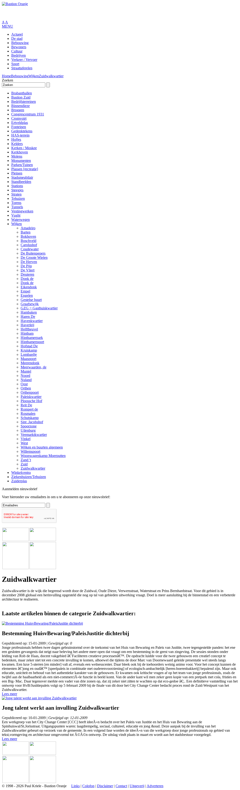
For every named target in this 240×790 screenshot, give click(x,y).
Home (6, 76)
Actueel (17, 34)
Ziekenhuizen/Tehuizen (28, 477)
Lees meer (9, 694)
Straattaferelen (21, 68)
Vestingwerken (22, 211)
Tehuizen (18, 198)
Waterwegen (20, 220)
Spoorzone (29, 426)
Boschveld (28, 241)
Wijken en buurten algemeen (42, 447)
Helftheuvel (29, 329)
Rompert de (29, 409)
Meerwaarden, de (33, 367)
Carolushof (29, 245)
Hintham (27, 333)
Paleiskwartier (31, 397)
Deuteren (27, 274)
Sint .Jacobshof (32, 422)
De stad (16, 39)
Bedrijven (18, 55)
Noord (25, 376)
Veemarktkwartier (34, 435)
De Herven (29, 262)
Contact (121, 786)
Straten (16, 194)
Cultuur (16, 51)
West (24, 443)
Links (75, 786)
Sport (15, 64)
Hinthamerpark (32, 338)
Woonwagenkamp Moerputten (43, 456)
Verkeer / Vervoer (24, 60)
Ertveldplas (19, 123)
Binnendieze (20, 106)
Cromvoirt (18, 118)
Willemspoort (30, 451)
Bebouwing (20, 43)
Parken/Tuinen (22, 165)
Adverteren (155, 786)
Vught (15, 215)
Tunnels (17, 207)
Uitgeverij (137, 786)
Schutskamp (30, 418)
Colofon (88, 786)
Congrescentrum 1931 (27, 114)
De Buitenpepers (33, 253)
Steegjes (17, 190)
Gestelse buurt (31, 300)
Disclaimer (105, 786)
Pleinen (16, 173)
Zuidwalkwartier (51, 76)
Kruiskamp (29, 350)
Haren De (28, 317)
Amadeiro (28, 228)
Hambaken (29, 312)
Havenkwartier (32, 321)
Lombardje (29, 354)
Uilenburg (28, 430)
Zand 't (26, 460)
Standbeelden (21, 182)
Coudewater (30, 249)
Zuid (24, 464)
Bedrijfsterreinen (23, 102)
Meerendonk (30, 363)
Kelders (17, 144)
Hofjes (16, 139)
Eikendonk (29, 287)
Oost (24, 384)
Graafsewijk (30, 304)
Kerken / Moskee (24, 148)
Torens (16, 203)
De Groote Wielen (34, 258)
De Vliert (27, 270)
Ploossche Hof (31, 401)
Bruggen (17, 110)
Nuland (26, 380)
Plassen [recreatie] (24, 169)
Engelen (27, 295)
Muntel (26, 371)
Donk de (27, 279)
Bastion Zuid (20, 97)
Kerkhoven (19, 152)
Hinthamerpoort (32, 342)
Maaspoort (28, 359)
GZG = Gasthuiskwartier (39, 308)
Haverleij (27, 325)
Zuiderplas (19, 481)
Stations (17, 186)
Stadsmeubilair (22, 177)
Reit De (26, 405)
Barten (25, 232)
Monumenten (21, 161)
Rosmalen (28, 413)
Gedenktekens (21, 131)
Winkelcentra (21, 473)
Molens (16, 156)
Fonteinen (18, 127)
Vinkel (25, 439)
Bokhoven (28, 236)
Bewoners (18, 47)
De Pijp (26, 266)
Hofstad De (29, 346)
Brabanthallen (21, 93)
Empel (25, 291)
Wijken (33, 76)
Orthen (26, 388)
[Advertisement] (57, 13)
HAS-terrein (20, 135)
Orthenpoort (30, 392)
